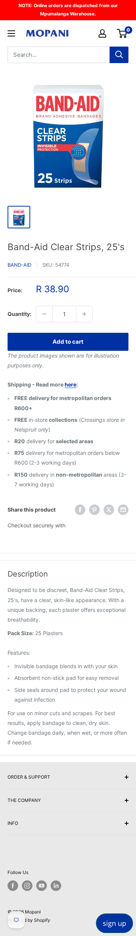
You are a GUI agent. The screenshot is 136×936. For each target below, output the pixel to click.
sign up (114, 923)
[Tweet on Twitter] (109, 509)
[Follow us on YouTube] (41, 885)
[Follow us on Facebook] (13, 885)
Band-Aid (19, 265)
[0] (122, 33)
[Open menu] (11, 33)
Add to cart (68, 341)
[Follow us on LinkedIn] (56, 885)
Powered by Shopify (29, 920)
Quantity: (19, 314)
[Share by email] (123, 509)
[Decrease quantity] (44, 314)
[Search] (119, 55)
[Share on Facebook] (80, 509)
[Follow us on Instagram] (27, 885)
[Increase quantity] (84, 314)
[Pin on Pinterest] (94, 509)
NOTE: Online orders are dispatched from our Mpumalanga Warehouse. (68, 10)
